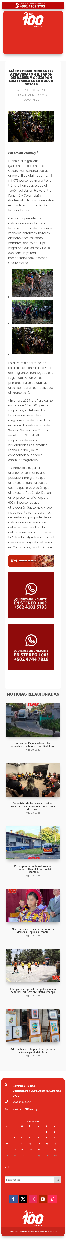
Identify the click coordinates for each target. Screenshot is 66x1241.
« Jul (7, 1167)
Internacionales (24, 95)
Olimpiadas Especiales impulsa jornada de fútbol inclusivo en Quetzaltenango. (33, 990)
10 (6, 1143)
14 (39, 1143)
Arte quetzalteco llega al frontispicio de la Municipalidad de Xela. (33, 1050)
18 (15, 1149)
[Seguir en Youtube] (43, 1199)
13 (30, 1143)
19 (22, 1149)
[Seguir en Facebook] (13, 1199)
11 (14, 1143)
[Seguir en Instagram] (33, 1199)
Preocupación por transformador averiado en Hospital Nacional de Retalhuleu (33, 869)
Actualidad (38, 90)
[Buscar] (57, 1179)
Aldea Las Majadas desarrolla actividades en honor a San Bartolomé (33, 744)
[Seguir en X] (23, 1199)
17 (6, 1149)
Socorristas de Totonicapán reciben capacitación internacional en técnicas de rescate (33, 806)
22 (47, 1149)
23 (55, 1149)
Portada (39, 95)
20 (30, 1149)
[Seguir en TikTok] (52, 1199)
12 (22, 1143)
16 (55, 1143)
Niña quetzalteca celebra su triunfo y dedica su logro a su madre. (33, 930)
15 (47, 1143)
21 (39, 1149)
